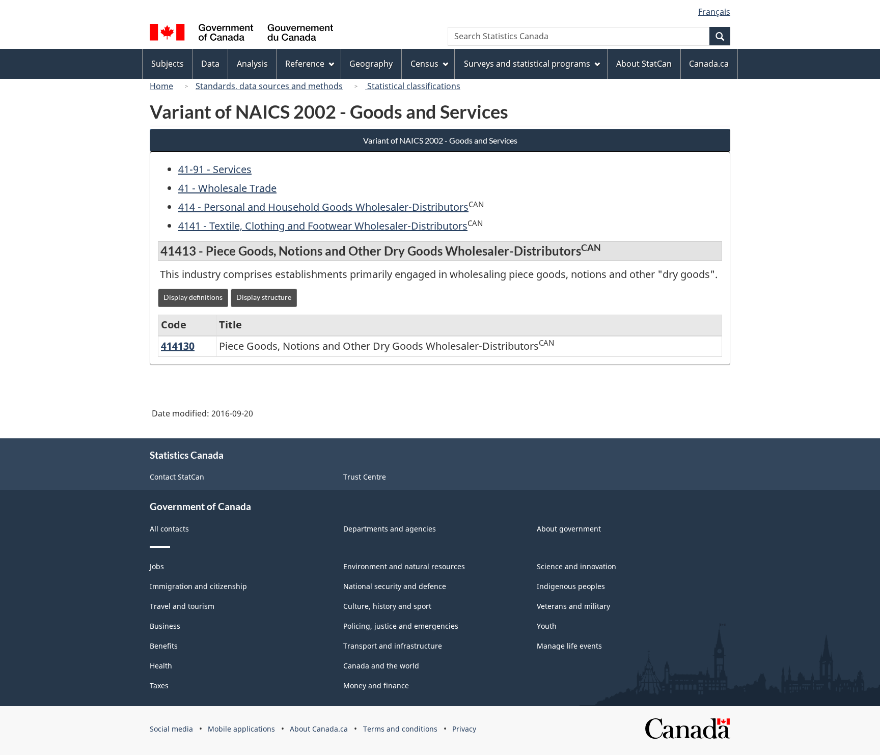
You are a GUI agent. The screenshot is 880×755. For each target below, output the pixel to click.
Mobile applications (241, 729)
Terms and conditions (400, 729)
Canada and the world (381, 665)
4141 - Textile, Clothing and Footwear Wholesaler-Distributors (323, 226)
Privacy (464, 729)
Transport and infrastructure (392, 646)
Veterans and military (573, 606)
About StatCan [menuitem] (644, 63)
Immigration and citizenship (198, 586)
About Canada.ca (319, 729)
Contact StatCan (177, 477)
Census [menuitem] (424, 63)
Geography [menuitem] (371, 63)
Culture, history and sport (387, 606)
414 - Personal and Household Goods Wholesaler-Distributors (323, 207)
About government (569, 529)
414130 (178, 346)
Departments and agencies (389, 529)
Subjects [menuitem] (167, 63)
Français (714, 11)
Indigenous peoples (571, 586)
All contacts (169, 529)
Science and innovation (576, 566)
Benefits (164, 646)
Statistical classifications (412, 86)
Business (165, 626)
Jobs (157, 566)
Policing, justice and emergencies (400, 626)
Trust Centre (364, 477)
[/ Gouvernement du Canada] (241, 34)
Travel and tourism (182, 606)
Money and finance (376, 685)
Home (161, 86)
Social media (171, 729)
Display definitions (193, 297)
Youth (547, 626)
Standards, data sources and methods (269, 86)
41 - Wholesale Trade (227, 188)
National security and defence (394, 586)
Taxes (159, 685)
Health (161, 665)
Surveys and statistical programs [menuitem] (527, 63)
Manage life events (569, 646)
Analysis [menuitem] (252, 63)
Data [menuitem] (210, 63)
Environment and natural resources (404, 566)
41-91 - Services (215, 169)
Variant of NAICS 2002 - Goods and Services (440, 140)
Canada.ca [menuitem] (709, 63)
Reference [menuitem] (304, 63)
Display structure (263, 297)
